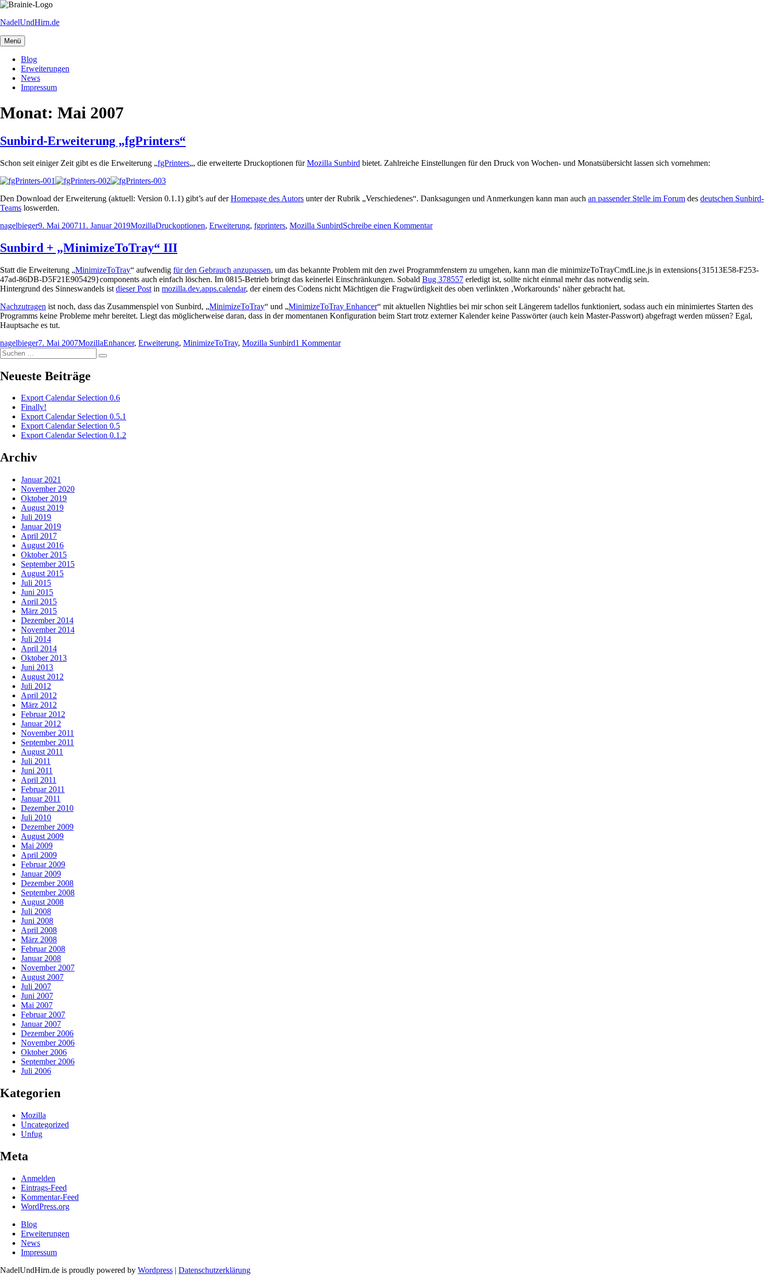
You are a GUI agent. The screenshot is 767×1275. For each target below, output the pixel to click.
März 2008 (39, 939)
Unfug (31, 1134)
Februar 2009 (43, 864)
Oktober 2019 (44, 498)
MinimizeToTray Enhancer (333, 306)
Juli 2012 (36, 686)
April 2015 (39, 601)
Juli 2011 (36, 761)
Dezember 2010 (47, 808)
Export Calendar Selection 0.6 (70, 397)
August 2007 (42, 977)
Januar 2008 (41, 958)
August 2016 (42, 545)
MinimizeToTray (102, 269)
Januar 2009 (41, 873)
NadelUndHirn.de (29, 22)
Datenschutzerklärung (214, 1270)
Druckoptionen (180, 225)
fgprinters (269, 225)
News (30, 78)
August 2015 (42, 573)
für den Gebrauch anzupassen (222, 269)
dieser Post (133, 288)
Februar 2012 (43, 714)
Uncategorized (45, 1124)
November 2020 (48, 488)
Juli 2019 (36, 517)
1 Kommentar (318, 342)
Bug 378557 (442, 279)
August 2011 (42, 751)
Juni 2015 (37, 592)
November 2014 (48, 629)
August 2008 (42, 901)
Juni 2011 (37, 770)
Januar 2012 (41, 723)
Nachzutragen (23, 306)
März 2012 (39, 704)
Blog (29, 59)
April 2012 (39, 695)
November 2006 (48, 1042)
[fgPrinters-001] (27, 180)
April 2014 (39, 648)
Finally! (33, 407)
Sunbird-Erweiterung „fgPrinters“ (93, 141)
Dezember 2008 (47, 883)
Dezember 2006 (47, 1033)
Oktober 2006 (44, 1052)
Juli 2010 (36, 817)
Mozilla (142, 225)
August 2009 (42, 836)
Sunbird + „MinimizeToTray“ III (88, 247)
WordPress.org (45, 1206)
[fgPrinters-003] (138, 180)
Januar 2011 (41, 798)
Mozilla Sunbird (333, 163)
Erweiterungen (45, 68)
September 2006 (48, 1061)
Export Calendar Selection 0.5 (70, 425)
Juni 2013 (37, 667)
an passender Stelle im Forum (636, 198)
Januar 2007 (41, 1023)
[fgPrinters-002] (83, 180)
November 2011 (47, 732)
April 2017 (39, 535)
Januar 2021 (41, 479)
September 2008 (48, 892)
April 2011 (38, 779)
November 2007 (48, 967)
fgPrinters (173, 163)
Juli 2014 (36, 639)
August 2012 (42, 676)
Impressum (39, 87)
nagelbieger (19, 225)
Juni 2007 (37, 995)
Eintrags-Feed (44, 1187)
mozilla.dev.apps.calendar (204, 288)
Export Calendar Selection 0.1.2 (73, 435)
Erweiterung (229, 225)
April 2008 (39, 930)
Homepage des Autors (267, 198)
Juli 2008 (36, 911)
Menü (12, 41)
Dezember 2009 (47, 826)
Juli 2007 (36, 986)
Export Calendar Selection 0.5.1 (73, 416)
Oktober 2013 (44, 657)
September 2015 (48, 564)
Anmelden (38, 1178)
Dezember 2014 (47, 620)
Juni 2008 (37, 920)
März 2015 (39, 610)
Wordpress (155, 1270)
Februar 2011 (43, 789)
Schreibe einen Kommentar (388, 225)
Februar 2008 (43, 948)
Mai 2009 (37, 845)
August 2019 (42, 507)
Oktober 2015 (44, 554)
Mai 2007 (37, 1005)
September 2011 (47, 742)
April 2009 (39, 855)
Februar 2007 (43, 1014)
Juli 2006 (36, 1070)
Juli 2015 (36, 582)
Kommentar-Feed (50, 1197)
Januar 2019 (41, 526)
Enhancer (118, 342)
